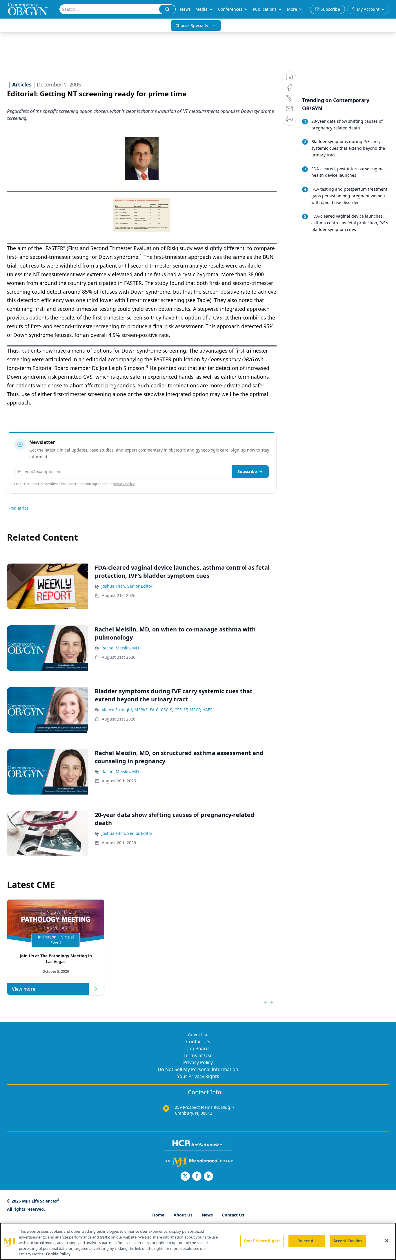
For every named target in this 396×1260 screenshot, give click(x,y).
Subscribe (247, 471)
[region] (198, 1241)
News (185, 9)
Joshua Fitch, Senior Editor (126, 586)
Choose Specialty (191, 25)
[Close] (386, 1240)
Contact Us (198, 1041)
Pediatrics (18, 508)
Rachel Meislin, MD (120, 648)
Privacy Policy (198, 1062)
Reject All (306, 1240)
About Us (183, 1215)
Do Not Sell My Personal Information (198, 1069)
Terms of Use (198, 1055)
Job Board (198, 1048)
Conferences (230, 9)
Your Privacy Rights (198, 1076)
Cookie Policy (58, 1254)
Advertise (198, 1034)
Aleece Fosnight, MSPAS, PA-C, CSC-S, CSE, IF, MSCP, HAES (156, 709)
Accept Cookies (347, 1240)
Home (158, 1215)
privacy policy (124, 483)
